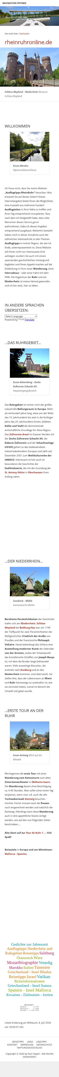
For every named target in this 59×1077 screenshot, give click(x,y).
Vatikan (43, 976)
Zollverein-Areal (19, 434)
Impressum (27, 1044)
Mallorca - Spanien (16, 853)
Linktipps (41, 1041)
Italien (28, 967)
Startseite (24, 33)
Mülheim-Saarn (41, 782)
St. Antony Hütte (15, 472)
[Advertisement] (29, 522)
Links (30, 1041)
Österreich (25, 958)
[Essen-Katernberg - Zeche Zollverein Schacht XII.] (29, 363)
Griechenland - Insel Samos (29, 985)
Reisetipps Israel (22, 976)
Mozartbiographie (22, 962)
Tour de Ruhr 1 (34, 832)
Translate (29, 319)
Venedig (45, 962)
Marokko (16, 967)
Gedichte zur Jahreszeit (29, 944)
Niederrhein (28, 623)
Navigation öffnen (14, 3)
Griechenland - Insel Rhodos (29, 972)
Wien (38, 957)
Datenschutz (44, 1044)
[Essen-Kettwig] (29, 736)
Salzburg (46, 953)
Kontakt (12, 1044)
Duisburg (25, 669)
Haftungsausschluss (29, 1047)
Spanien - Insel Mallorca (29, 990)
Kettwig (29, 798)
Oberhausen (35, 472)
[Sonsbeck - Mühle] (29, 581)
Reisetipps (31, 953)
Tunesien (42, 967)
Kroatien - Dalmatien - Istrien (29, 995)
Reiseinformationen (29, 981)
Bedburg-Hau (27, 627)
